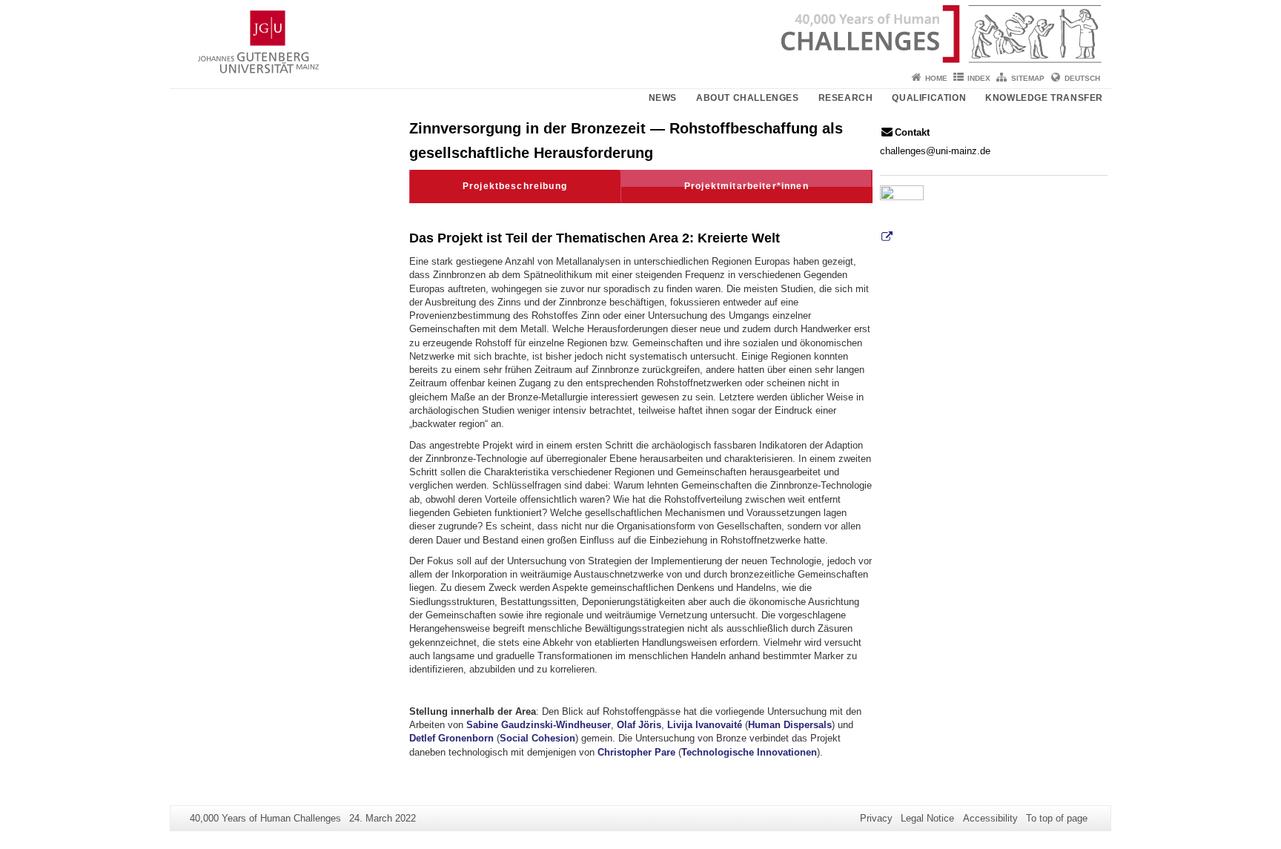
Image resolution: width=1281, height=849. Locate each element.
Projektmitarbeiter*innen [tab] (746, 186)
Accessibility (990, 818)
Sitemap (1028, 78)
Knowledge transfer (1044, 98)
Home (936, 78)
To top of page (1057, 818)
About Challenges (747, 98)
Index (978, 78)
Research (845, 98)
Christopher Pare (636, 752)
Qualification (929, 98)
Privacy (876, 818)
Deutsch (1082, 78)
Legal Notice (927, 818)
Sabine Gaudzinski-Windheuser (538, 724)
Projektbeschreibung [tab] (515, 186)
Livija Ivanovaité (704, 724)
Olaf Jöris (639, 724)
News (663, 98)
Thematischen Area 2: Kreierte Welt (668, 238)
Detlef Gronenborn (451, 738)
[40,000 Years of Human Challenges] (640, 33)
